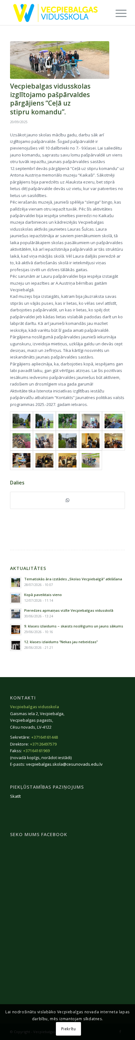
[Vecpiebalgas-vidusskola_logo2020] (56, 12)
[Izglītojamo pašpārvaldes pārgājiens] (59, 60)
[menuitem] (116, 13)
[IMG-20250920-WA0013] (44, 460)
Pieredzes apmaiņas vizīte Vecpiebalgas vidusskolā (68, 610)
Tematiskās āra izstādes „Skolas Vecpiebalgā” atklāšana (73, 579)
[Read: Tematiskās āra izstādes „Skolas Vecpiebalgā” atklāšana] (15, 582)
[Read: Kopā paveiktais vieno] (15, 598)
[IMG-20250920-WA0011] (113, 440)
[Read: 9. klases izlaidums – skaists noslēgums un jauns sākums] (15, 629)
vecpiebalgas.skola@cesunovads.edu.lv (64, 764)
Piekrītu (68, 1029)
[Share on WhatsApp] (67, 500)
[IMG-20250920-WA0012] (21, 460)
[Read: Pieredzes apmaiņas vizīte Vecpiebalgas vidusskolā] (15, 614)
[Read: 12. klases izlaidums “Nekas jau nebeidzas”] (15, 645)
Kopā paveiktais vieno (43, 594)
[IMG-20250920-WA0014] (67, 460)
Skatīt (15, 796)
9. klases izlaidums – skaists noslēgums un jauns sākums (73, 626)
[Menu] (116, 13)
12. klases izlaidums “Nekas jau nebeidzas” (61, 641)
